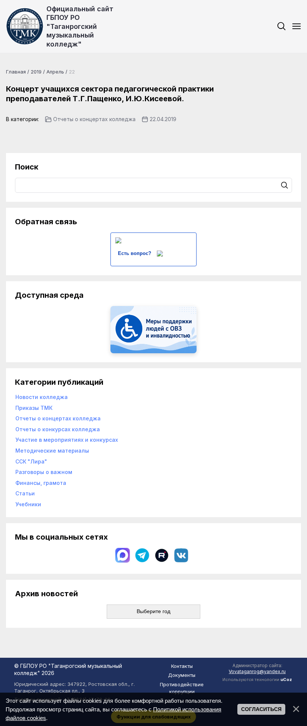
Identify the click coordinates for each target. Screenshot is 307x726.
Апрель (55, 72)
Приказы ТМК (33, 408)
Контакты (182, 666)
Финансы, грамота (40, 483)
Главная (16, 72)
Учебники (28, 504)
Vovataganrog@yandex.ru (257, 671)
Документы (181, 675)
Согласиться (261, 709)
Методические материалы (52, 450)
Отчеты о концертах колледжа (94, 119)
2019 (36, 72)
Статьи (25, 493)
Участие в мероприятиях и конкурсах (66, 439)
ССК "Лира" (31, 461)
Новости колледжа (41, 397)
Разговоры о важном (43, 472)
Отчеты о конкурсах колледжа (57, 429)
